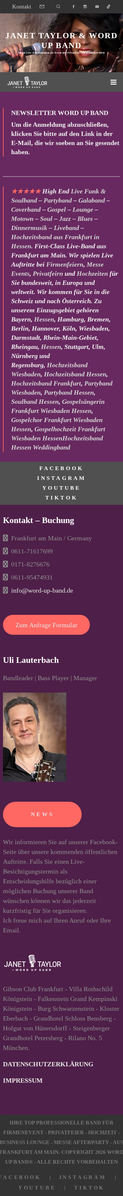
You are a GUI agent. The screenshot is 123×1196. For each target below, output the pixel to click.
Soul (46, 218)
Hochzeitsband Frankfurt (46, 383)
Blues (85, 218)
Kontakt (21, 6)
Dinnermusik (29, 227)
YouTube (61, 488)
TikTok (61, 498)
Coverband (26, 209)
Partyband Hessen (69, 392)
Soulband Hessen (35, 401)
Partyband (58, 200)
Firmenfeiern (64, 264)
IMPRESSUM (23, 1080)
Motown (22, 218)
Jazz (65, 218)
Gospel (56, 209)
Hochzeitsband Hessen (75, 374)
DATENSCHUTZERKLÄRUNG (48, 1064)
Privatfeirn (48, 273)
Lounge (82, 209)
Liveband (66, 227)
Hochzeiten (92, 273)
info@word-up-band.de (42, 590)
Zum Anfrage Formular (46, 625)
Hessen (44, 319)
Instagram (61, 478)
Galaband (91, 200)
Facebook (61, 468)
